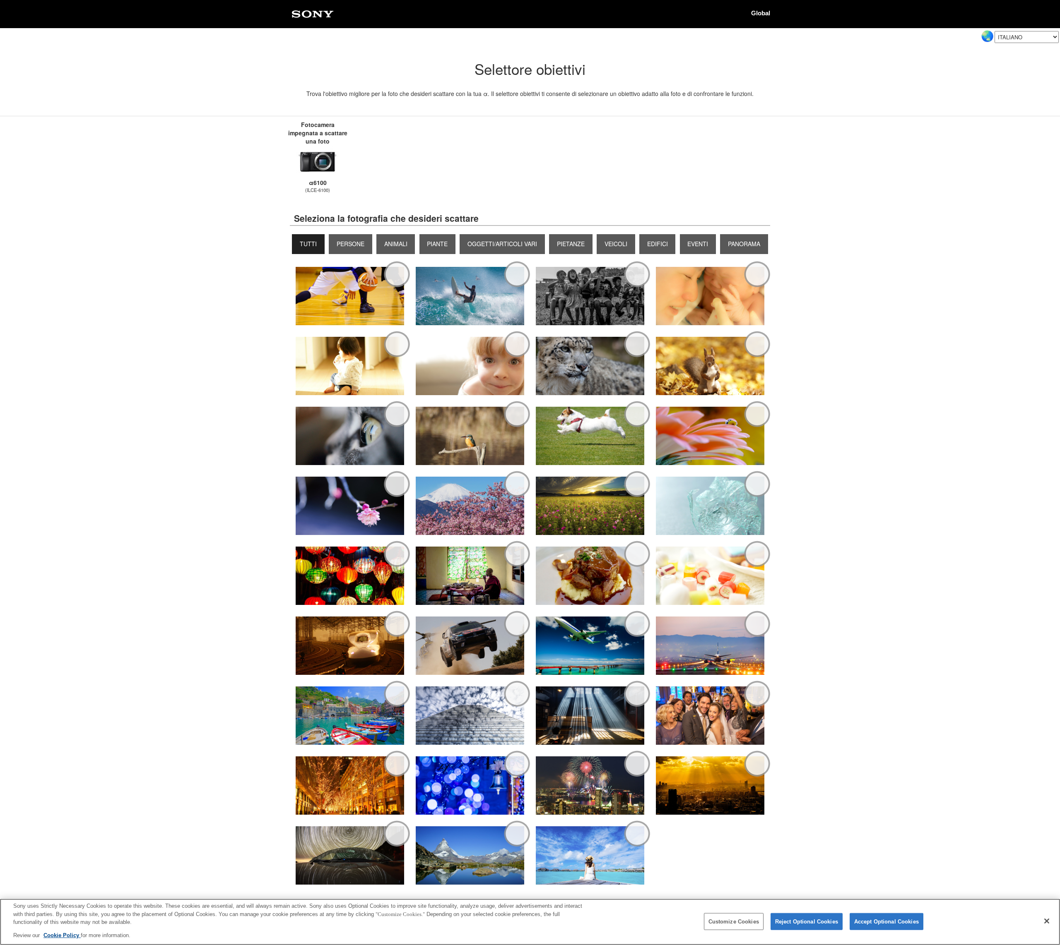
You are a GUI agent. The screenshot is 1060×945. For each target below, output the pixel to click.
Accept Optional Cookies (886, 922)
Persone (350, 244)
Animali (395, 244)
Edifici (657, 244)
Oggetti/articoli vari (502, 244)
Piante (437, 244)
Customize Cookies (733, 922)
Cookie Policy (62, 935)
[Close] (1047, 921)
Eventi (697, 244)
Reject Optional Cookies (806, 922)
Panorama (744, 244)
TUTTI (308, 244)
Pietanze (571, 244)
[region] (530, 922)
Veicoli (616, 244)
